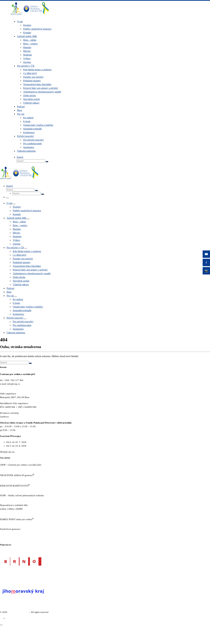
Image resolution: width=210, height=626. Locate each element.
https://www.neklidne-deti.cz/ (14, 512)
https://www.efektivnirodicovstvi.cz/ (17, 489)
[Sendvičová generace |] (29, 15)
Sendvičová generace (18, 612)
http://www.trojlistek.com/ (12, 479)
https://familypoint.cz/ (10, 523)
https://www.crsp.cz (9, 468)
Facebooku (20, 452)
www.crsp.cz (6, 387)
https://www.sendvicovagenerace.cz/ (17, 533)
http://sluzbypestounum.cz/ (13, 499)
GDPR (3, 539)
